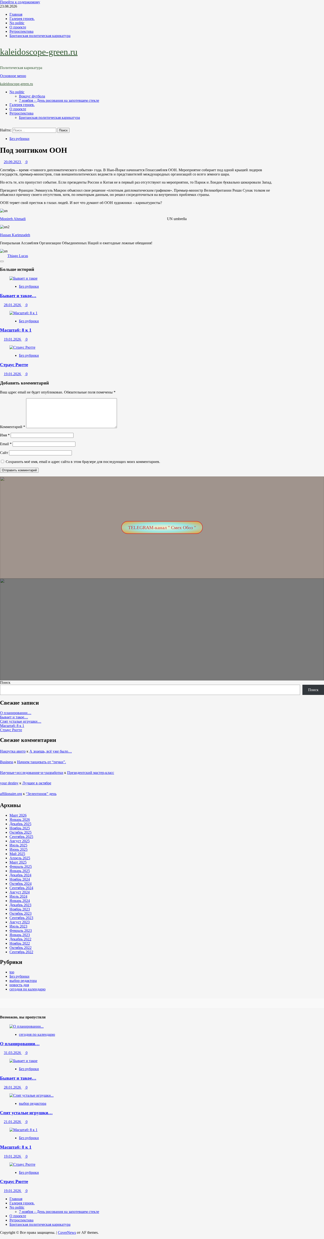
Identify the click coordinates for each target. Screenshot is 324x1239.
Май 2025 (17, 854)
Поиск (5, 682)
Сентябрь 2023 (21, 918)
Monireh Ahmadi (13, 219)
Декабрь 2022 (20, 939)
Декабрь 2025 (20, 824)
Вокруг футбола (32, 96)
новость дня (19, 985)
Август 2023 (19, 922)
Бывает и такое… (18, 295)
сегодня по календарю (27, 989)
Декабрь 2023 (20, 905)
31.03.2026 (13, 1053)
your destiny (9, 783)
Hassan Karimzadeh (15, 235)
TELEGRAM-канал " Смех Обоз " (162, 527)
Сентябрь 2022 (21, 952)
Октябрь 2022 (20, 948)
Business (6, 762)
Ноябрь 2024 (19, 879)
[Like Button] (2, 261)
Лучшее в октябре (36, 783)
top (11, 972)
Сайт (4, 453)
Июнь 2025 (18, 849)
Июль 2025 (18, 845)
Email (6, 444)
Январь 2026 (19, 820)
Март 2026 (18, 815)
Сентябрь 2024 (21, 888)
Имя (5, 435)
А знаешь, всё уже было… (50, 751)
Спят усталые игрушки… (20, 721)
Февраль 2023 (20, 931)
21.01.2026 (13, 1122)
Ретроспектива (21, 31)
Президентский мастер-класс (90, 773)
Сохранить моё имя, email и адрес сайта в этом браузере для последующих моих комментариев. (83, 462)
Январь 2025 (19, 871)
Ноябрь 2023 (19, 909)
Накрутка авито (13, 751)
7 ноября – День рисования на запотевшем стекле (59, 100)
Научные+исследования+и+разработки (31, 773)
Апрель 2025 (19, 858)
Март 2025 (18, 862)
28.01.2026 (13, 305)
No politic (16, 23)
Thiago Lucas (17, 256)
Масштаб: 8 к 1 (16, 330)
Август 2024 (19, 892)
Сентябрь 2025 (21, 837)
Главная (15, 14)
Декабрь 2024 (20, 875)
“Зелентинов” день (41, 794)
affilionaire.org (11, 794)
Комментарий (12, 427)
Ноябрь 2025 (19, 828)
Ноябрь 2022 (19, 943)
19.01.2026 (13, 339)
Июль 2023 (18, 926)
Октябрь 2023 (20, 913)
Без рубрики (19, 139)
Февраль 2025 (20, 867)
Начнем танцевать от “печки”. (41, 762)
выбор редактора (23, 981)
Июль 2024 (18, 896)
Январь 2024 (19, 901)
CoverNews (67, 1232)
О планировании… (15, 713)
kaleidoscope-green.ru (39, 52)
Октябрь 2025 (20, 832)
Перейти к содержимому (20, 2)
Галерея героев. (22, 19)
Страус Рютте (14, 364)
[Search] (1, 126)
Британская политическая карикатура (39, 36)
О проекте (17, 27)
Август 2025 (19, 841)
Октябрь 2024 (20, 884)
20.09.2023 (13, 162)
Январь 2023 (19, 935)
